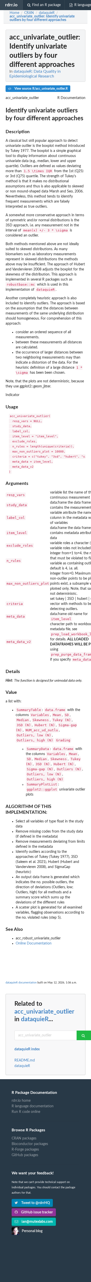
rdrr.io (11, 5)
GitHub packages (25, 1155)
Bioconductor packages (30, 1144)
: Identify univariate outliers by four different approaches (42, 18)
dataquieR (35, 1019)
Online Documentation (34, 943)
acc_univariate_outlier (44, 1012)
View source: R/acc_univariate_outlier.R (41, 88)
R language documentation (33, 1106)
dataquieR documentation (21, 982)
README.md (24, 1060)
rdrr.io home (21, 1100)
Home (14, 13)
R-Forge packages (25, 1149)
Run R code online (26, 1112)
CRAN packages (24, 1138)
